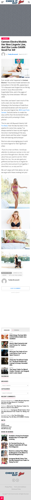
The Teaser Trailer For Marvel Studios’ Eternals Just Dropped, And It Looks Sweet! (19, 371)
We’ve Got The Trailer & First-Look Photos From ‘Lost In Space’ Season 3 (18, 353)
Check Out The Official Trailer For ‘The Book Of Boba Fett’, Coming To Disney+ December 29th (18, 362)
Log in (3, 424)
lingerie (4, 275)
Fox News (4, 125)
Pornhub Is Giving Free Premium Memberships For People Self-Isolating (18, 437)
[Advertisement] (15, 20)
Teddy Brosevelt (13, 54)
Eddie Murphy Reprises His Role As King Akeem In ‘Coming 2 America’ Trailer (15, 402)
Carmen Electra (17, 273)
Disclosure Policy (16, 489)
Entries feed (5, 425)
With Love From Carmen (15, 275)
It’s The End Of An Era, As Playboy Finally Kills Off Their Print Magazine (18, 445)
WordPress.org (6, 428)
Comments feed (6, 427)
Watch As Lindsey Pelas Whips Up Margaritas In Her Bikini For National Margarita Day (18, 452)
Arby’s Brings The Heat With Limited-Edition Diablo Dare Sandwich (18, 337)
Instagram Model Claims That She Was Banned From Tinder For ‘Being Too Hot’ (15, 411)
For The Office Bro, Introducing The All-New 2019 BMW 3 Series (15, 416)
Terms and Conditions (20, 487)
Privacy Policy (8, 487)
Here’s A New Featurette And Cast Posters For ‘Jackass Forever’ (18, 345)
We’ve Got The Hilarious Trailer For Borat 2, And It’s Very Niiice (15, 407)
